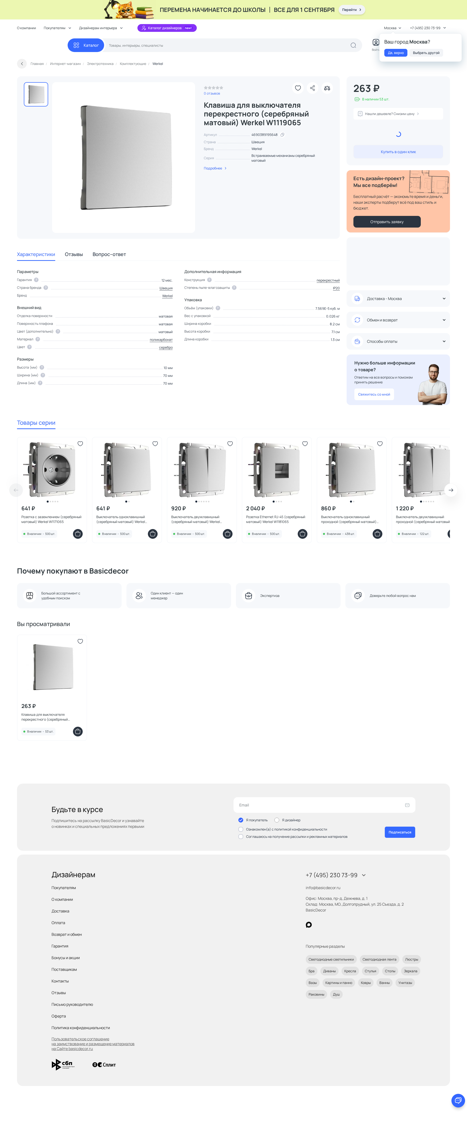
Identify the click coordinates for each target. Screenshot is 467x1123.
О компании (26, 28)
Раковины (316, 994)
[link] (213, 89)
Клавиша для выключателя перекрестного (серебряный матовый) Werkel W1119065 (44, 717)
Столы (390, 971)
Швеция (166, 288)
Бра (311, 971)
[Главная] (42, 45)
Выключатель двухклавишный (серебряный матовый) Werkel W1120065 (195, 519)
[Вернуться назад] (22, 64)
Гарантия (60, 946)
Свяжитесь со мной (374, 394)
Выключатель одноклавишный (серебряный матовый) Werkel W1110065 (120, 519)
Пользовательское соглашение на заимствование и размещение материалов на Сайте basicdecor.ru (93, 1043)
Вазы (313, 982)
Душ (336, 994)
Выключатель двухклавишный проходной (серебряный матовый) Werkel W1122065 (423, 519)
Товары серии (36, 422)
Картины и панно (338, 982)
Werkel (256, 148)
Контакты (60, 981)
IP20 (336, 288)
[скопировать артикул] (282, 135)
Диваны (329, 971)
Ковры (366, 982)
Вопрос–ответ (109, 254)
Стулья (370, 971)
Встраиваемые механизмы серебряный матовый (283, 158)
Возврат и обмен (67, 934)
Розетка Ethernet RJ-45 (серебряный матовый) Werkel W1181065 (275, 519)
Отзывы (74, 254)
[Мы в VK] (329, 925)
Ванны (384, 982)
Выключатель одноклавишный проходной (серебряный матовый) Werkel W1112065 (349, 519)
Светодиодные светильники (331, 959)
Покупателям (64, 887)
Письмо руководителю (72, 1004)
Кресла (350, 971)
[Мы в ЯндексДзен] (339, 925)
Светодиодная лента (379, 959)
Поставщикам (64, 969)
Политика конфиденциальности (81, 1027)
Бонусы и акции (66, 957)
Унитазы (405, 982)
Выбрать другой (426, 52)
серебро (166, 347)
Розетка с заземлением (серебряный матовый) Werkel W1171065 (51, 519)
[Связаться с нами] (458, 1100)
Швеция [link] (258, 142)
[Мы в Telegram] (349, 925)
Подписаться (400, 832)
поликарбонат (161, 339)
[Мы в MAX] (309, 925)
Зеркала (410, 971)
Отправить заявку (387, 221)
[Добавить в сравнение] (327, 88)
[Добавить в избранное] (298, 88)
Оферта (59, 1016)
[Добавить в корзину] (78, 534)
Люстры (411, 959)
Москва (390, 28)
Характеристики (36, 254)
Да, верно (396, 52)
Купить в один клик (398, 151)
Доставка (60, 911)
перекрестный (328, 280)
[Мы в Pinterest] (319, 925)
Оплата (58, 922)
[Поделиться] (312, 88)
